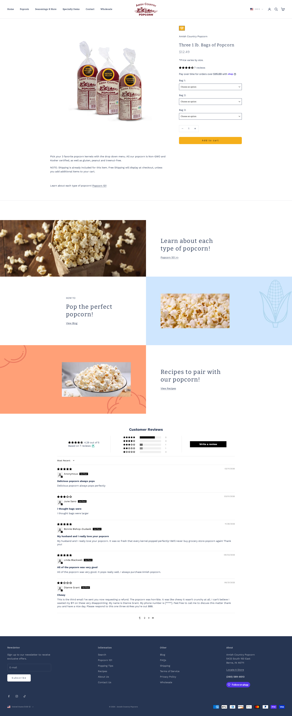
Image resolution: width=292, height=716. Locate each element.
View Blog (71, 323)
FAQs (163, 660)
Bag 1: (182, 80)
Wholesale (106, 9)
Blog (162, 654)
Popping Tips (105, 665)
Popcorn (24, 9)
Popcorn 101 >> (170, 257)
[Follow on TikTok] (24, 696)
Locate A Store (235, 669)
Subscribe (19, 677)
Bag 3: (182, 109)
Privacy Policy (168, 676)
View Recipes (168, 388)
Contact (90, 9)
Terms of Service (169, 671)
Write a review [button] (208, 444)
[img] (64, 469)
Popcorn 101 (99, 185)
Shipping (165, 665)
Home (10, 9)
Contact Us (104, 682)
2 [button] (144, 617)
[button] (186, 67)
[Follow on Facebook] (8, 696)
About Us (103, 676)
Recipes (102, 671)
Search (102, 654)
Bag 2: (182, 95)
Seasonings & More (45, 9)
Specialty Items (71, 9)
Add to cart (210, 140)
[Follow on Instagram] (16, 696)
